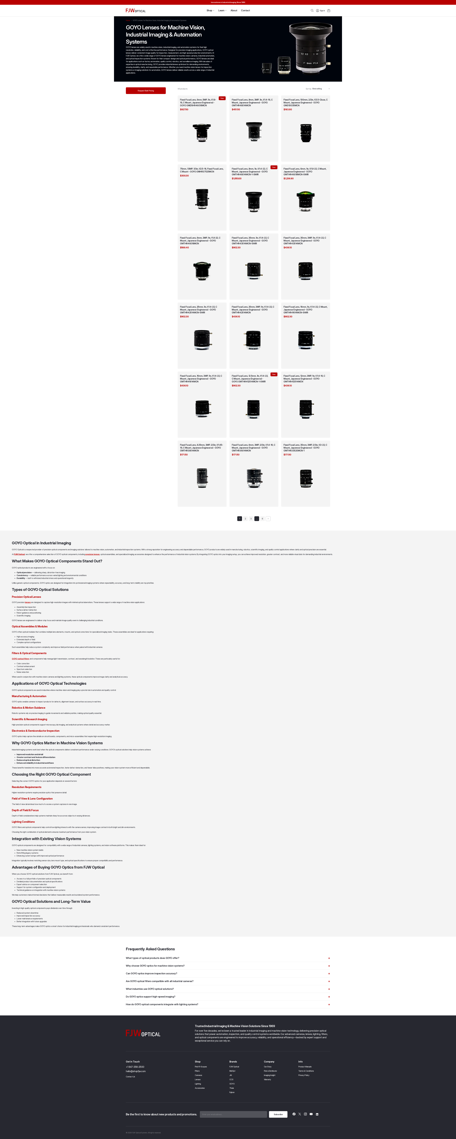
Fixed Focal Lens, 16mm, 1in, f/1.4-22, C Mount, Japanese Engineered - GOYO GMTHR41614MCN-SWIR (305, 310)
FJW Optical (234, 1066)
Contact (245, 10)
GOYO (232, 1084)
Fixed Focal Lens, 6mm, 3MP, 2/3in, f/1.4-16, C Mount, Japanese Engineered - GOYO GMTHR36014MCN (253, 448)
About (234, 10)
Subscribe (278, 1114)
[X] (299, 1114)
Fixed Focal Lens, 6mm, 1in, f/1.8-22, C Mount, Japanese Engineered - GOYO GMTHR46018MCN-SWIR (305, 172)
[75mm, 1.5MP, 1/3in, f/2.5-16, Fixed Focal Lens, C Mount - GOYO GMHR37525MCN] (202, 198)
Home (128, 20)
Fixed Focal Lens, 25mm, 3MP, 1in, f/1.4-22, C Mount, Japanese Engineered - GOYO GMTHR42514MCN (253, 310)
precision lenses (92, 554)
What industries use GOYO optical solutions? (150, 989)
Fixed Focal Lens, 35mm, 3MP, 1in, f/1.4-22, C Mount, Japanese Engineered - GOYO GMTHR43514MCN (305, 241)
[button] (328, 10)
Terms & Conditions (306, 1071)
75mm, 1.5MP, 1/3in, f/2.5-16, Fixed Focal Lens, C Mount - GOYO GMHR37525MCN (201, 170)
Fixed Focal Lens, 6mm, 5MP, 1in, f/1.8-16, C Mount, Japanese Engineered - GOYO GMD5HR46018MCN (198, 103)
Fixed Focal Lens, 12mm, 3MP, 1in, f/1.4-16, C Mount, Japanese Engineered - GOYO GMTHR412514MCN (304, 379)
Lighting (198, 1084)
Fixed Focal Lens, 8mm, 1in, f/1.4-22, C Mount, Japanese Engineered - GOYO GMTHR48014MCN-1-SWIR (250, 172)
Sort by (308, 89)
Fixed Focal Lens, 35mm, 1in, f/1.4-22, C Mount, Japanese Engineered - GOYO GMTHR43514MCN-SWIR (250, 241)
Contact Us (130, 1076)
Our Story (267, 1066)
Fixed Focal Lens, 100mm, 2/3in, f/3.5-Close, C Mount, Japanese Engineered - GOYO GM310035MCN (306, 103)
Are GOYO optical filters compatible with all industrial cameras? (159, 981)
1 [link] (239, 518)
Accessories (200, 1088)
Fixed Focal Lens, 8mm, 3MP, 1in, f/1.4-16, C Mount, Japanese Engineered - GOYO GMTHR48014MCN (252, 103)
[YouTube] (311, 1114)
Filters (197, 1071)
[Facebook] (294, 1114)
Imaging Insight (269, 1075)
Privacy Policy (303, 1075)
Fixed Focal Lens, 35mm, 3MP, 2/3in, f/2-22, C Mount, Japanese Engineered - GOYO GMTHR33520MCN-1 (305, 448)
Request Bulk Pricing (146, 90)
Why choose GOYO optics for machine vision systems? (155, 965)
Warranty (267, 1079)
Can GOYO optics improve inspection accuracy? (151, 973)
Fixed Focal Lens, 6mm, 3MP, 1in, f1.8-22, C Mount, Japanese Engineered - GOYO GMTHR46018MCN (200, 241)
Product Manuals (304, 1066)
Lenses (198, 1079)
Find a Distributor (270, 1071)
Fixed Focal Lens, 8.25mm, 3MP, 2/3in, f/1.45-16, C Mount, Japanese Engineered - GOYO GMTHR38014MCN (201, 448)
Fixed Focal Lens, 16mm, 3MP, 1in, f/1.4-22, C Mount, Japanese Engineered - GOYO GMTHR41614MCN (201, 379)
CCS (231, 1079)
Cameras (198, 1075)
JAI (230, 1075)
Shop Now (202, 157)
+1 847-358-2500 (135, 1066)
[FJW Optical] (136, 11)
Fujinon (232, 1092)
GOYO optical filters (20, 659)
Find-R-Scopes (201, 1066)
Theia (231, 1088)
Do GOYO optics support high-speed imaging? (150, 996)
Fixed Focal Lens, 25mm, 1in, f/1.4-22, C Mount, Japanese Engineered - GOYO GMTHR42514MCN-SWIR (198, 310)
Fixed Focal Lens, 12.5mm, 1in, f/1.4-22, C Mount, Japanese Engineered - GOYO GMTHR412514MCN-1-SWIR (250, 379)
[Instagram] (305, 1114)
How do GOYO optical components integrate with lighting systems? (162, 1004)
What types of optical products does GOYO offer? (152, 958)
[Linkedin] (316, 1114)
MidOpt (232, 1071)
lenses (28, 602)
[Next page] (268, 518)
